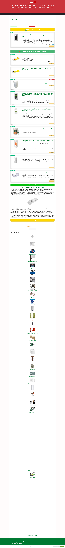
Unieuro (49, 9)
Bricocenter (25, 5)
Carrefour (52, 5)
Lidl (20, 9)
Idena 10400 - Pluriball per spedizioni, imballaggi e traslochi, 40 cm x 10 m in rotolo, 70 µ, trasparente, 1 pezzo (36, 56)
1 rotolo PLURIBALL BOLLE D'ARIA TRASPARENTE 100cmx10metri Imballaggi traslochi (36, 172)
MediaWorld (24, 9)
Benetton (16, 5)
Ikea (35, 7)
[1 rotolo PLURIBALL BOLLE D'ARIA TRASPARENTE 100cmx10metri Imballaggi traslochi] (16, 175)
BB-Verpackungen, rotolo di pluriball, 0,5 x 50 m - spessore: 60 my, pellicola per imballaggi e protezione (37, 129)
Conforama (44, 5)
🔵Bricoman (16, 17)
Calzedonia (35, 5)
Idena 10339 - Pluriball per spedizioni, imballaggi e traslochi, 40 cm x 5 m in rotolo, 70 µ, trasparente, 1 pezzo (36, 69)
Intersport (39, 7)
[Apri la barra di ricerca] (32, 12)
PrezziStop (12, 17)
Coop (48, 5)
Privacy (34, 539)
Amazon (12, 5)
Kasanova (52, 7)
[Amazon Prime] (53, 44)
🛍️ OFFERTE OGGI (32, 14)
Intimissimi (44, 7)
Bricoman (30, 5)
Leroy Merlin (16, 9)
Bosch (21, 5)
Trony (46, 9)
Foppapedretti (31, 7)
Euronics (22, 7)
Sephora (42, 9)
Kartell (48, 7)
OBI (27, 9)
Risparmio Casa (36, 9)
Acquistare (52, 63)
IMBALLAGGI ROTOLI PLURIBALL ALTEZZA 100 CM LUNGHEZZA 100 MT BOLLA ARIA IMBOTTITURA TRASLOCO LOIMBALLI (35, 81)
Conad (39, 5)
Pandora (31, 9)
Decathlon (12, 7)
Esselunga (17, 7)
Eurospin (26, 7)
